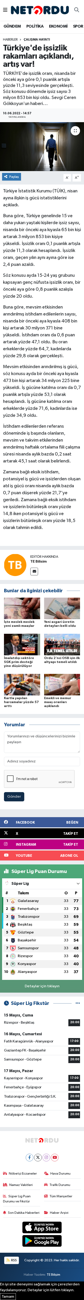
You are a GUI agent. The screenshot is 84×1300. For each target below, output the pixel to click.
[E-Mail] (34, 571)
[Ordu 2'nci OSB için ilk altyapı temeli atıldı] (62, 645)
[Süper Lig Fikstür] (78, 1003)
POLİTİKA (34, 26)
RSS (13, 1260)
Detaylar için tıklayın (42, 986)
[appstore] (42, 1228)
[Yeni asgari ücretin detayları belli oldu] (62, 608)
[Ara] (76, 10)
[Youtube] (55, 1157)
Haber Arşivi (59, 1212)
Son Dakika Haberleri (23, 1212)
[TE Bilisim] (15, 565)
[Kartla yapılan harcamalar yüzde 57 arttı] (22, 684)
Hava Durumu (60, 1173)
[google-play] (42, 1242)
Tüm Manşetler (60, 1196)
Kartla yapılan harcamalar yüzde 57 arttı (21, 702)
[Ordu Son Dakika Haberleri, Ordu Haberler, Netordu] (40, 10)
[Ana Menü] (5, 10)
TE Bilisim (38, 561)
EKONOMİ (58, 26)
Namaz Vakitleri (21, 1185)
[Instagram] (46, 1157)
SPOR (78, 26)
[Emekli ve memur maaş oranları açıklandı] (62, 684)
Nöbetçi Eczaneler (23, 1173)
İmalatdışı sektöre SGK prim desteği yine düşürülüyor (19, 662)
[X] (38, 1157)
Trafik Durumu (59, 1185)
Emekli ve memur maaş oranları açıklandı (57, 702)
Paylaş (14, 176)
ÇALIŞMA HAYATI (37, 39)
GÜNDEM (12, 26)
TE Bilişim (53, 1274)
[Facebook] (29, 1157)
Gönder (14, 797)
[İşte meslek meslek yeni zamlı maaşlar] (22, 608)
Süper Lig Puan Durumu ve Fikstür (17, 1199)
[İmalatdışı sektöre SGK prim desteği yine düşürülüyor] (22, 645)
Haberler (10, 39)
